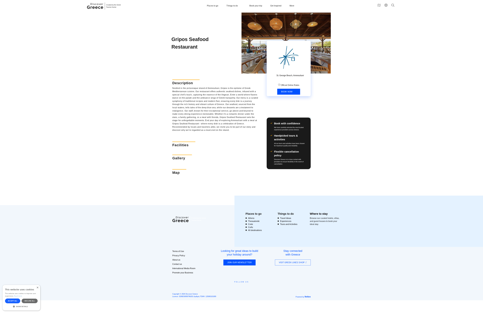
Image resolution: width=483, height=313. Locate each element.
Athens (251, 218)
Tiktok (253, 286)
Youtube (244, 288)
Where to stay (319, 213)
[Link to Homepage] (95, 10)
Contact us (177, 264)
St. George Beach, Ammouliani (290, 75)
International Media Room (183, 268)
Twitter (239, 286)
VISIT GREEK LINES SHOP (292, 262)
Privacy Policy (178, 255)
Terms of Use (178, 251)
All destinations (255, 230)
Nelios (308, 297)
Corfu (250, 227)
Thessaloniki (253, 221)
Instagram (234, 288)
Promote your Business (182, 273)
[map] (379, 5)
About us (176, 260)
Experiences (285, 221)
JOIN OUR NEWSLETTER (239, 262)
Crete (250, 224)
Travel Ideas (285, 218)
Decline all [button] (30, 301)
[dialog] (21, 297)
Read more (18, 296)
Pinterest (249, 288)
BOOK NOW (286, 92)
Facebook (230, 288)
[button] (21, 306)
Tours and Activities (288, 224)
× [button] (37, 288)
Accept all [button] (12, 301)
